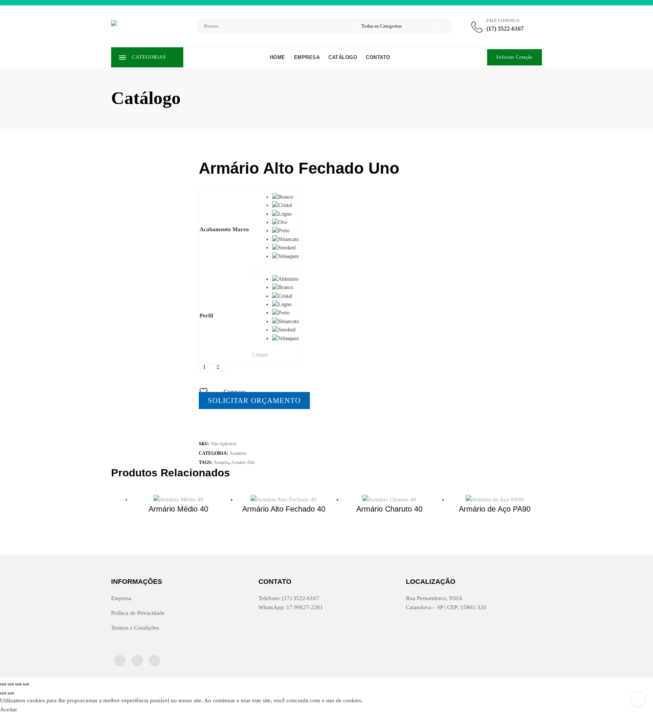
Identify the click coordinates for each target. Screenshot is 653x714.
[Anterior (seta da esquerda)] (3, 693)
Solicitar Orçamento (254, 400)
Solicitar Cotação (514, 57)
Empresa (307, 57)
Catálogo (342, 57)
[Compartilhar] (18, 684)
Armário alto (243, 462)
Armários (237, 453)
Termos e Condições (135, 628)
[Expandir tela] (11, 684)
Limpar (260, 355)
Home (277, 57)
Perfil (206, 316)
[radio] (285, 197)
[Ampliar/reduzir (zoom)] (3, 684)
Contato (378, 57)
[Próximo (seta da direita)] (11, 693)
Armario (221, 462)
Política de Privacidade (138, 613)
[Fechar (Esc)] (26, 684)
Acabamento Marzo (224, 229)
